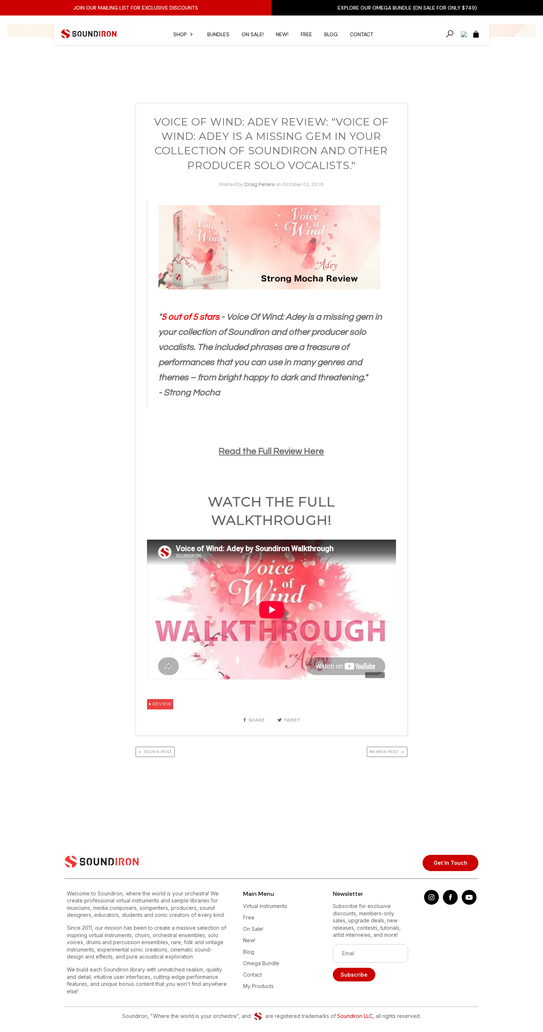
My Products (258, 986)
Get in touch (450, 863)
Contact (361, 34)
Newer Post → (387, 751)
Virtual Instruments (265, 906)
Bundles (218, 34)
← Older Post (155, 751)
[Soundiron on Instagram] (431, 902)
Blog (331, 34)
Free (306, 34)
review (162, 703)
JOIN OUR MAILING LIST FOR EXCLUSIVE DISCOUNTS (136, 7)
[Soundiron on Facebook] (450, 902)
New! (282, 34)
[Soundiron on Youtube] (469, 902)
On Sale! (253, 34)
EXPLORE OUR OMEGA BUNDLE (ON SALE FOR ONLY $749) (407, 7)
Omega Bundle (261, 963)
